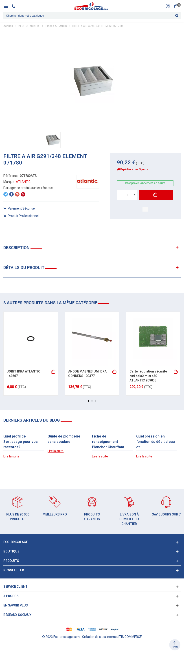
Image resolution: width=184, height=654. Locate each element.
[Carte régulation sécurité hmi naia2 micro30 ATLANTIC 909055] (153, 339)
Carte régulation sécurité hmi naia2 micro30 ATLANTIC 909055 (148, 376)
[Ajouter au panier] (53, 371)
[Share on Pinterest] (23, 194)
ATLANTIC (23, 182)
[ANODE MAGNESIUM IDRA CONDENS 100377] (92, 339)
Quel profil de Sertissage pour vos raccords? (20, 441)
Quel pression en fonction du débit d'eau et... (155, 441)
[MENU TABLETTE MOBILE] (7, 6)
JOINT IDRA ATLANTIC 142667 (23, 374)
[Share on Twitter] (5, 194)
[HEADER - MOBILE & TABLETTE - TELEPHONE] (15, 6)
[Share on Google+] (17, 194)
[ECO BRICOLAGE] (91, 6)
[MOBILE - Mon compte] (168, 6)
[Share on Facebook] (11, 194)
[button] (88, 401)
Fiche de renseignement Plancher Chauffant (108, 441)
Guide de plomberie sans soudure (64, 439)
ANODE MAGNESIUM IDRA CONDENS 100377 (87, 374)
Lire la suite (11, 456)
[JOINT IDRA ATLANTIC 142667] (31, 339)
